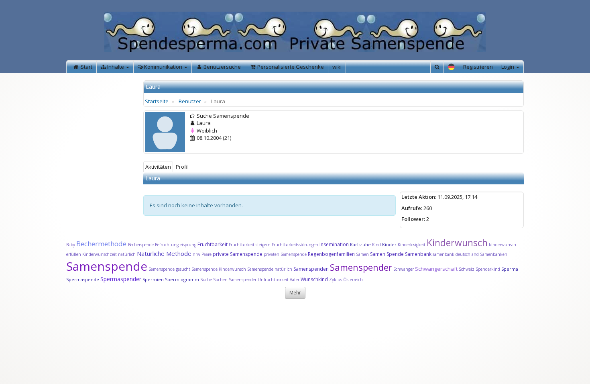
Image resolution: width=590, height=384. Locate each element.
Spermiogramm (182, 279)
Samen (363, 254)
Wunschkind (314, 279)
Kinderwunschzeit (99, 254)
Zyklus (335, 279)
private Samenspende (237, 254)
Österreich (353, 279)
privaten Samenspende (285, 254)
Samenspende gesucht (169, 269)
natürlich (127, 254)
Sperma (509, 269)
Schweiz (466, 269)
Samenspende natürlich (269, 269)
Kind (377, 244)
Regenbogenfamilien (331, 254)
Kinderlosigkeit (412, 244)
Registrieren (478, 66)
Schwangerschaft (437, 268)
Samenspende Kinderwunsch (218, 269)
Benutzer (190, 101)
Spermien (153, 279)
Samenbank (418, 254)
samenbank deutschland (456, 254)
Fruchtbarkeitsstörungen (295, 244)
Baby (70, 244)
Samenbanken (493, 254)
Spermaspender (120, 279)
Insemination (334, 244)
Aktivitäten (158, 166)
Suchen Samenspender (234, 279)
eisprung (188, 244)
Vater (295, 279)
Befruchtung (167, 244)
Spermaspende (82, 279)
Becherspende (141, 244)
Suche (206, 279)
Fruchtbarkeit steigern (250, 244)
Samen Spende (387, 254)
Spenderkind (488, 269)
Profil (182, 166)
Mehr (295, 292)
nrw (196, 254)
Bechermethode (102, 243)
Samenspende (106, 266)
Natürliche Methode (164, 253)
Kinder (389, 244)
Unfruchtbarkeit (274, 279)
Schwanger (403, 269)
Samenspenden (311, 269)
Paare (207, 254)
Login (508, 66)
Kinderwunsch (457, 242)
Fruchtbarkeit (213, 244)
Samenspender (361, 267)
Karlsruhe (360, 244)
